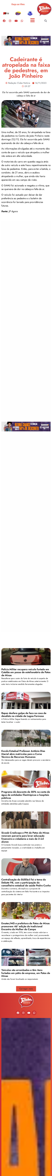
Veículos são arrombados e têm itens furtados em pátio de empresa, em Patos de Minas (25, 973)
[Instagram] (10, 20)
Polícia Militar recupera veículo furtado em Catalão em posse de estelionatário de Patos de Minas (25, 672)
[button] (45, 21)
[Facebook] (4, 20)
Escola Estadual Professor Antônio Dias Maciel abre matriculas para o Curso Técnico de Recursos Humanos (23, 754)
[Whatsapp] (22, 20)
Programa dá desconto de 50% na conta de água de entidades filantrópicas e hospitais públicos (25, 795)
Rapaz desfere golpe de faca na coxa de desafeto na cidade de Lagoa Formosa (23, 714)
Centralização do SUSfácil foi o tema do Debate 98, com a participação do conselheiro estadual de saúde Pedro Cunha (26, 882)
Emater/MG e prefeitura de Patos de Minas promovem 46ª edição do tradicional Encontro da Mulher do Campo (25, 926)
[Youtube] (16, 20)
